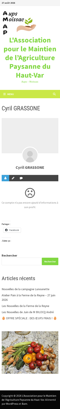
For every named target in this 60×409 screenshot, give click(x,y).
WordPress (12, 403)
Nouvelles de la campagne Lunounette (25, 289)
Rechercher (9, 255)
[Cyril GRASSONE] (30, 155)
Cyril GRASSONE (30, 167)
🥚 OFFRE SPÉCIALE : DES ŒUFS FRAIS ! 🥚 (29, 318)
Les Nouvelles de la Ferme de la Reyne (25, 306)
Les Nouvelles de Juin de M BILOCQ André (28, 312)
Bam (24, 403)
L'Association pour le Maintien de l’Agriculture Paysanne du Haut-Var (30, 57)
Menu (10, 94)
